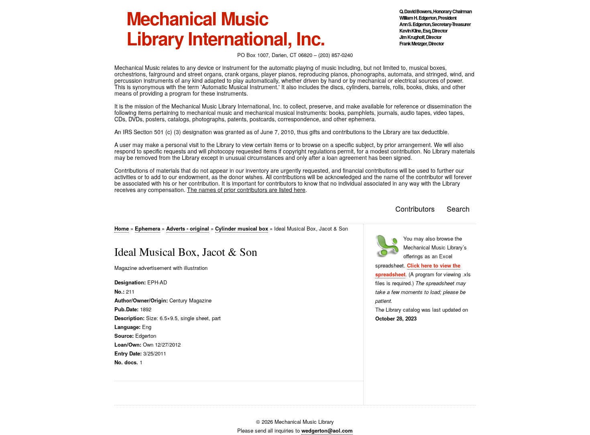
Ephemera (147, 228)
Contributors (415, 208)
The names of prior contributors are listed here (246, 190)
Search (458, 208)
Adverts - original (187, 228)
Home (121, 228)
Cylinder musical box (241, 228)
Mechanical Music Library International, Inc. (225, 28)
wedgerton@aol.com (327, 430)
